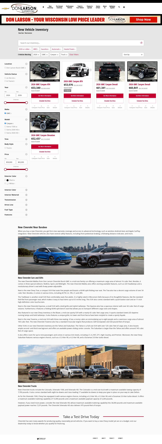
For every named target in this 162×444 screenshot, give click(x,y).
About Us (105, 7)
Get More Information (44, 96)
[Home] (5, 8)
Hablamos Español (112, 7)
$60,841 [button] (138, 88)
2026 (35, 54)
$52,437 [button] (40, 138)
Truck (63, 54)
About (103, 438)
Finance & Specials (89, 7)
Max (17, 92)
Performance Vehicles (69, 7)
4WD (35, 49)
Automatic (56, 49)
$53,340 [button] (40, 88)
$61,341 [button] (105, 88)
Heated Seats (69, 49)
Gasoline (45, 49)
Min (6, 92)
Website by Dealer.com (41, 439)
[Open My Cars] (124, 7)
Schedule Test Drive (44, 101)
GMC (44, 54)
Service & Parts (98, 7)
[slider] (5, 102)
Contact (95, 438)
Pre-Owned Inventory (59, 7)
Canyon (53, 54)
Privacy (111, 438)
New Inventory (50, 7)
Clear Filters (74, 54)
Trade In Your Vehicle (80, 7)
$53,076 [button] (73, 84)
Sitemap (120, 438)
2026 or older (24, 49)
